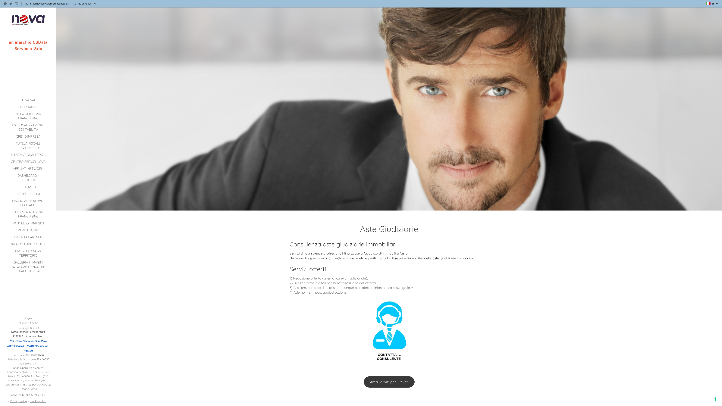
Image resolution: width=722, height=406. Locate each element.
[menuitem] (28, 100)
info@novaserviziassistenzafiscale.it (49, 3)
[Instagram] (16, 4)
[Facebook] (5, 4)
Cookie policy (38, 401)
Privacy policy (18, 401)
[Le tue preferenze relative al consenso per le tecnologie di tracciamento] (715, 399)
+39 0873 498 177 (86, 3)
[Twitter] (10, 4)
